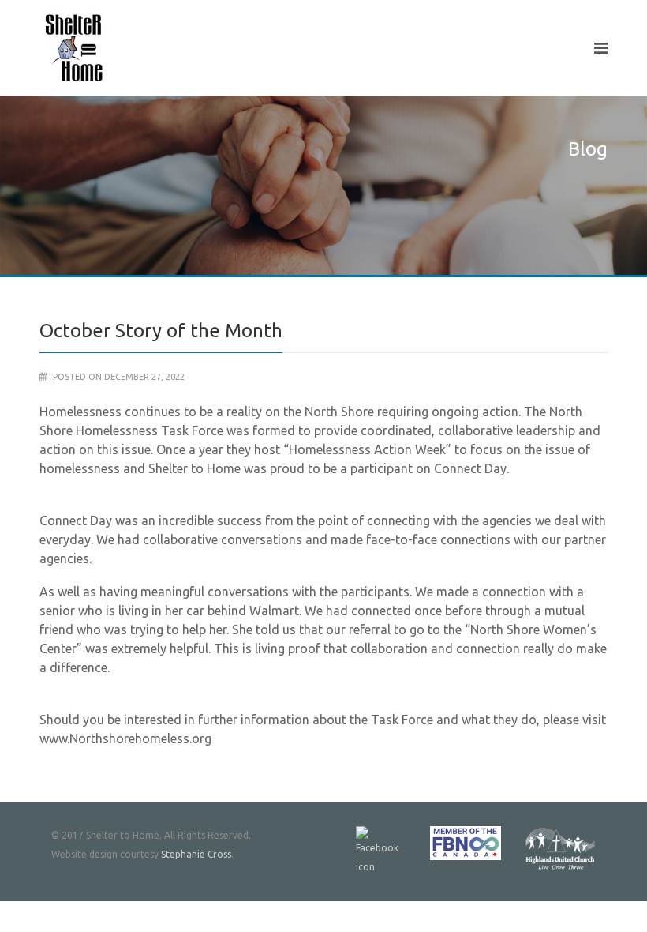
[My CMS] (74, 48)
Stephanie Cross (196, 854)
